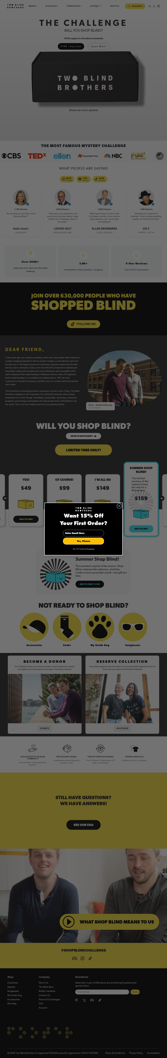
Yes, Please (83, 541)
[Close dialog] (119, 506)
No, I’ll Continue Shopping (83, 549)
